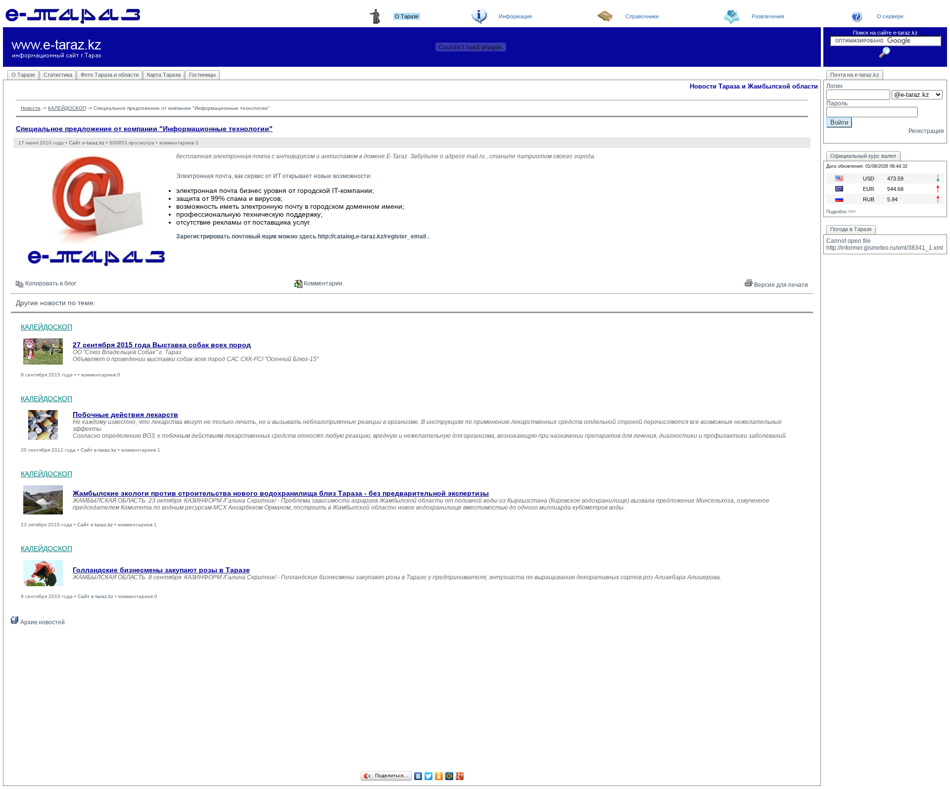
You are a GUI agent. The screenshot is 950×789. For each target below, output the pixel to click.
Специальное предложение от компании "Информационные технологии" (144, 129)
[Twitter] (429, 776)
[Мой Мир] (449, 776)
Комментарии (322, 283)
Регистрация (926, 131)
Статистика (58, 75)
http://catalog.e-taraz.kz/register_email (372, 236)
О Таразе (23, 75)
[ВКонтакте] (418, 776)
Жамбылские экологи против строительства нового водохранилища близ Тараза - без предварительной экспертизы (281, 493)
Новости (31, 108)
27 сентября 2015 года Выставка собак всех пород (162, 345)
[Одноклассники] (439, 776)
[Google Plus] (460, 776)
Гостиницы (202, 75)
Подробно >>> (840, 211)
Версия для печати (780, 284)
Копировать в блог (50, 283)
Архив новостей (42, 622)
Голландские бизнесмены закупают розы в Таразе (161, 570)
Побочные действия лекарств (125, 414)
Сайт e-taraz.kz (86, 142)
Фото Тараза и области (110, 75)
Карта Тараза (164, 75)
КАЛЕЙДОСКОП (67, 108)
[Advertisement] (412, 700)
